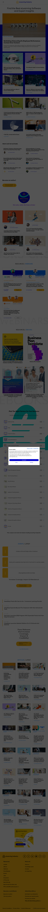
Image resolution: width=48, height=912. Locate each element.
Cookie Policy (36, 448)
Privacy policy (30, 448)
